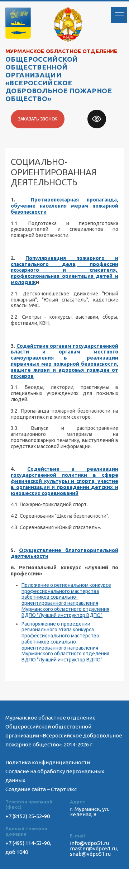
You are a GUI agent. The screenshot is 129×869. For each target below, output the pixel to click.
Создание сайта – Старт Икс (41, 789)
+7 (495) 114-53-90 (27, 843)
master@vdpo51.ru (93, 848)
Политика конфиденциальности (47, 762)
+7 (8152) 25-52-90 (27, 816)
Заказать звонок (37, 119)
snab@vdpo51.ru (90, 854)
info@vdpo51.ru (89, 843)
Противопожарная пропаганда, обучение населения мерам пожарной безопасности (64, 206)
